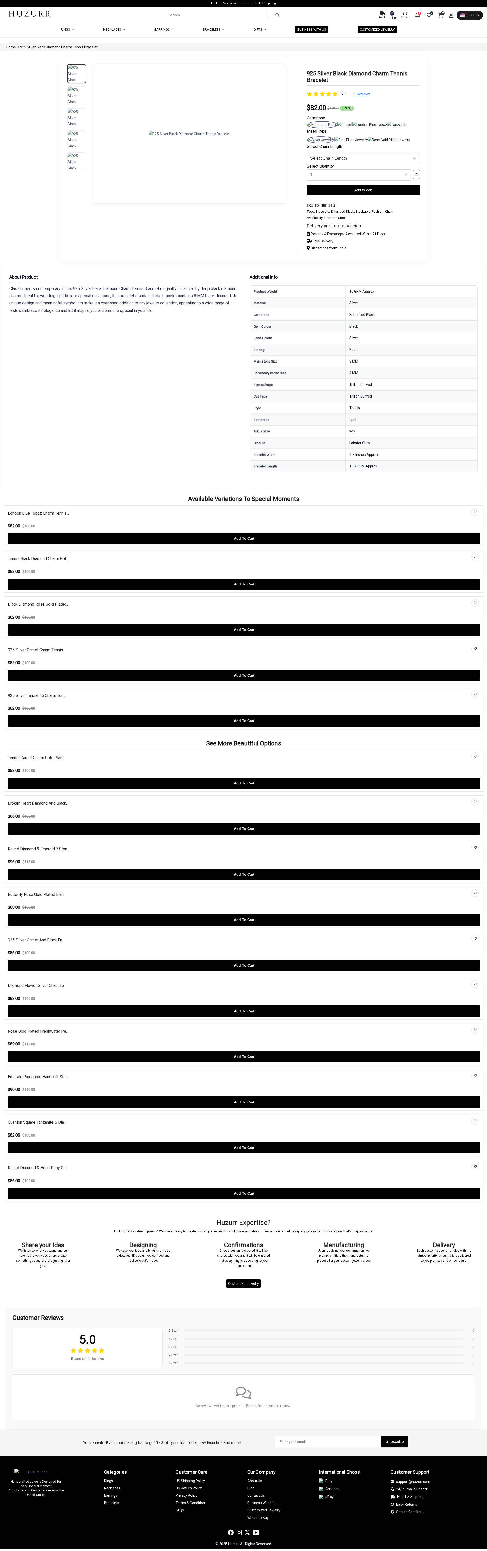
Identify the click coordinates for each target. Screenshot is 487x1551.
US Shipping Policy (190, 1481)
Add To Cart (244, 538)
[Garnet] (344, 125)
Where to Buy (258, 1518)
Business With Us (260, 1503)
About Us (254, 1481)
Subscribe (395, 1441)
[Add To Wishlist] (416, 175)
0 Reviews (362, 94)
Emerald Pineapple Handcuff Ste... (38, 1076)
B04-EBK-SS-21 (326, 205)
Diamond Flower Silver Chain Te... (37, 985)
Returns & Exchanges (328, 234)
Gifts (258, 29)
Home (11, 47)
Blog (250, 1488)
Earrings (162, 29)
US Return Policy (189, 1488)
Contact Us (256, 1495)
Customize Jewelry (243, 1284)
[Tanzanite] (397, 125)
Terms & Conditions (191, 1503)
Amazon (332, 1489)
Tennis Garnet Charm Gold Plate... (37, 757)
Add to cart (363, 190)
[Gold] (351, 140)
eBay (329, 1497)
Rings (66, 29)
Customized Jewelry (377, 29)
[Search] (321, 15)
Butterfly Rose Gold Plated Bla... (36, 894)
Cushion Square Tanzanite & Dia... (37, 1122)
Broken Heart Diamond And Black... (38, 803)
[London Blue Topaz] (369, 125)
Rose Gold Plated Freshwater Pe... (38, 1031)
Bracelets (212, 29)
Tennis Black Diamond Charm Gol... (38, 558)
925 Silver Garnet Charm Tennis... (36, 649)
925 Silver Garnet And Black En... (36, 939)
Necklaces (112, 29)
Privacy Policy (186, 1495)
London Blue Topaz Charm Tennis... (38, 513)
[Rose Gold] (389, 140)
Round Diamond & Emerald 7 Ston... (38, 848)
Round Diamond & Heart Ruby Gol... (38, 1167)
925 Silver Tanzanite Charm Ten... (37, 695)
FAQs (180, 1510)
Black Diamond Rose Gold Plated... (38, 604)
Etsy (328, 1481)
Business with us (311, 29)
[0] (429, 15)
